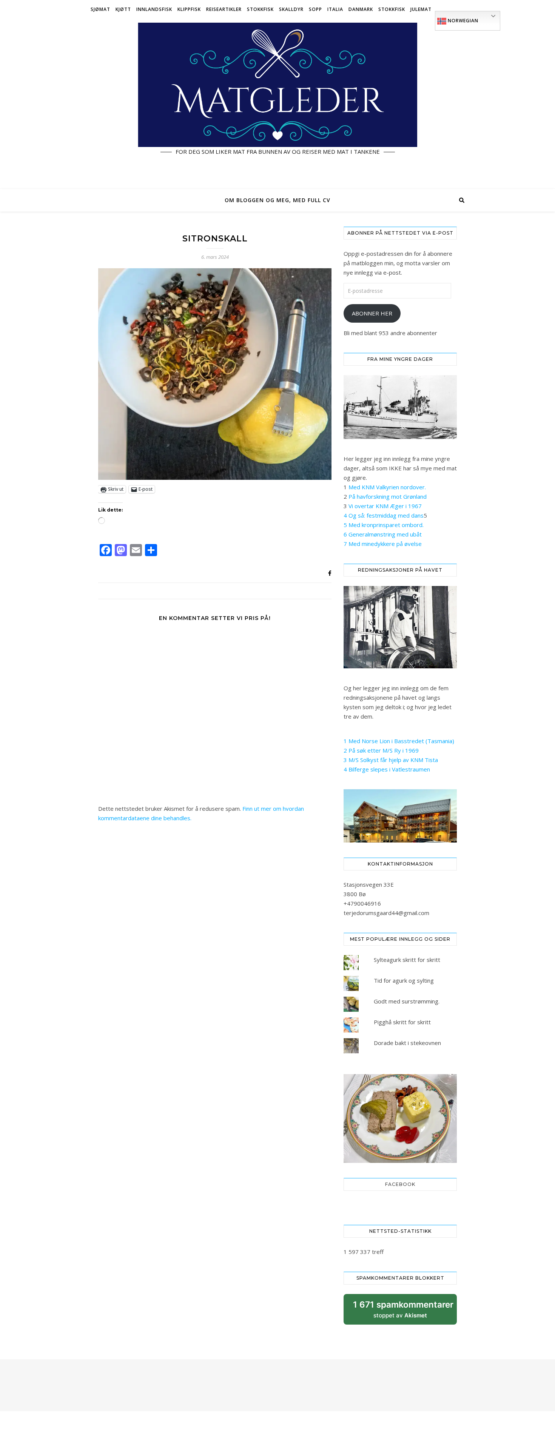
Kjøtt (123, 9)
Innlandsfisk (154, 9)
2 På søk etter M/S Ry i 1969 (381, 750)
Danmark (360, 9)
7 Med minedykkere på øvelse (383, 543)
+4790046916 (362, 903)
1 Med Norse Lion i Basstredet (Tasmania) (399, 741)
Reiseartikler (224, 9)
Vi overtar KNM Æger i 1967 (385, 506)
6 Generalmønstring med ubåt (383, 534)
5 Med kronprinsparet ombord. (384, 525)
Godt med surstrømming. (406, 1001)
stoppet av (403, 1312)
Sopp (315, 9)
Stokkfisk (260, 9)
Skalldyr (291, 9)
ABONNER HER (372, 313)
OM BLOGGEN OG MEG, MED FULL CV (277, 200)
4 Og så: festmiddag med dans (384, 515)
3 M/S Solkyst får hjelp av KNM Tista (391, 760)
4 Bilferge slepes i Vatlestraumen (387, 769)
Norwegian (462, 20)
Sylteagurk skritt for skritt (407, 959)
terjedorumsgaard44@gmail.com (386, 913)
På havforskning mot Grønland (387, 496)
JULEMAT (421, 9)
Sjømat (100, 9)
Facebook (400, 1184)
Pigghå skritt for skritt (402, 1022)
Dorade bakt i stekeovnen (407, 1043)
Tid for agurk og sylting (404, 980)
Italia (335, 9)
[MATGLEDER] (277, 104)
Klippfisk (189, 9)
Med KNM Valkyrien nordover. (387, 487)
